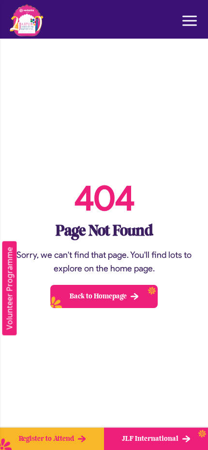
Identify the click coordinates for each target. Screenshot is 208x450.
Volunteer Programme (9, 288)
